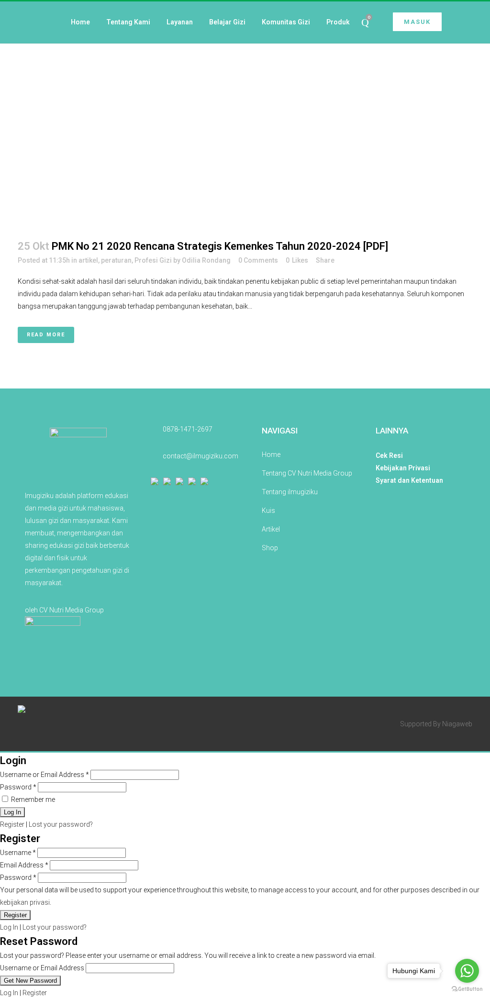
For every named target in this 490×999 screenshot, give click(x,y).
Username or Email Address (44, 774)
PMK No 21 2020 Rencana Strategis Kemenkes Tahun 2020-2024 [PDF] (220, 246)
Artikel (271, 529)
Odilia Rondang (206, 260)
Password (18, 787)
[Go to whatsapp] (467, 971)
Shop (270, 548)
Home (271, 454)
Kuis (268, 510)
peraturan (116, 260)
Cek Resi (389, 455)
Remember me (32, 799)
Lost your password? (61, 824)
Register (12, 824)
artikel (88, 260)
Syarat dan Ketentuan (409, 480)
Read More (46, 335)
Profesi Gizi (153, 260)
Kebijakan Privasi (403, 468)
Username (18, 852)
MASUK (417, 21)
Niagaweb (457, 724)
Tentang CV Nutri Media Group (307, 473)
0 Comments (258, 260)
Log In (9, 927)
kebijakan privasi (25, 902)
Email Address (24, 865)
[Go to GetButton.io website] (467, 989)
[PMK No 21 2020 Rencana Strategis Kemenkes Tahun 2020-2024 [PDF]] (245, 113)
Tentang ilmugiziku (290, 492)
